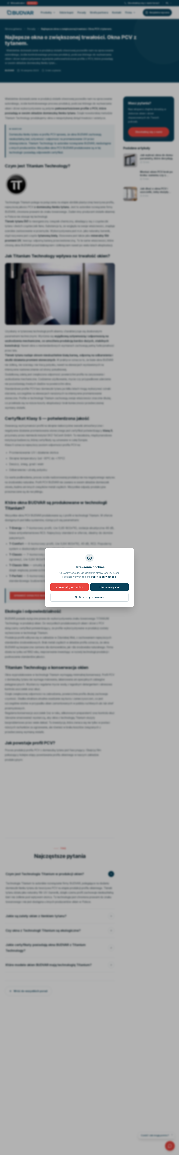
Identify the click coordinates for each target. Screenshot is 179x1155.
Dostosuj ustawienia (91, 597)
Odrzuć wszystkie (109, 587)
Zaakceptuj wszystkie (69, 587)
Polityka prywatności (104, 576)
